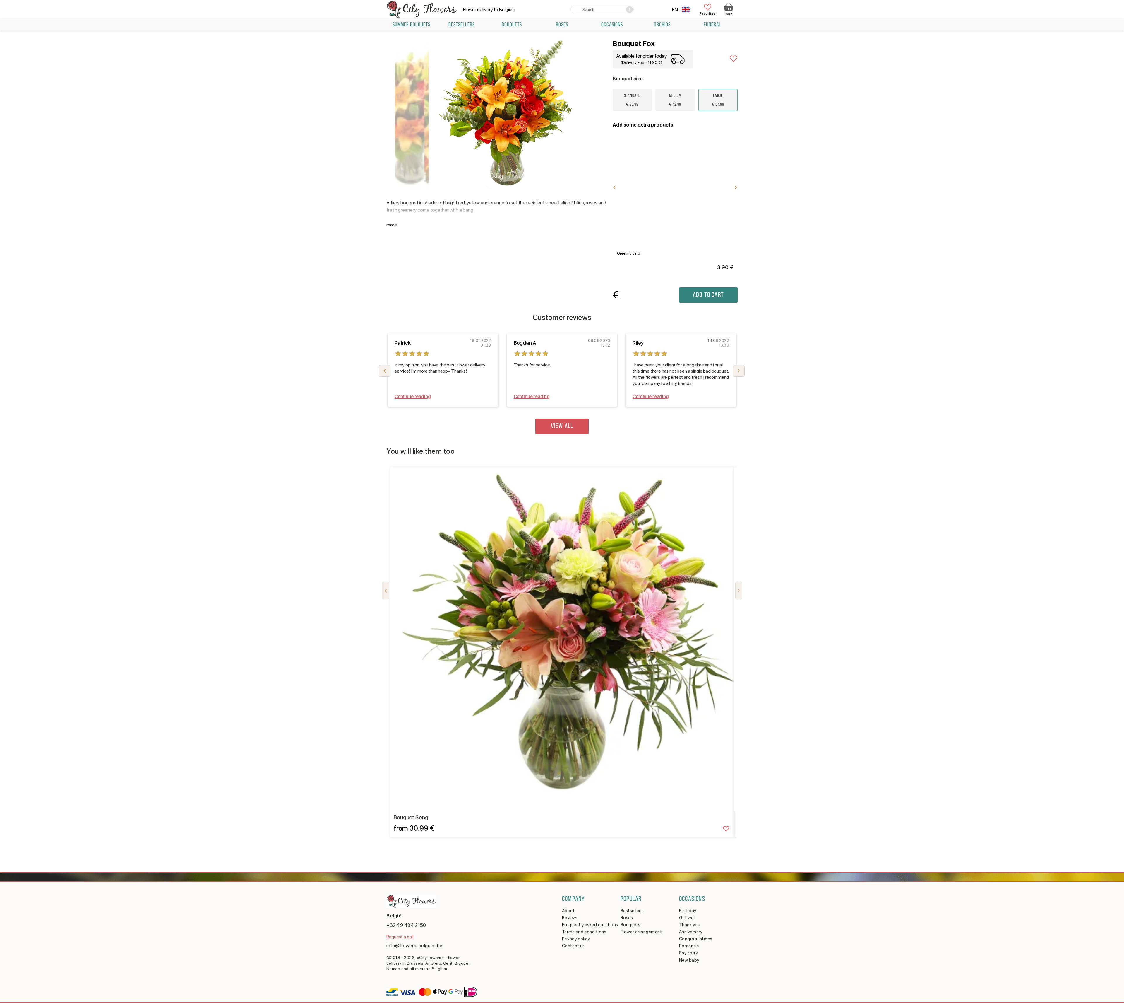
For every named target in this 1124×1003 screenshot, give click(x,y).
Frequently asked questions (590, 924)
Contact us (573, 946)
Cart (728, 14)
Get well (687, 917)
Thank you (689, 924)
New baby (689, 960)
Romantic (689, 946)
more (391, 225)
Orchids (662, 25)
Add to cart (708, 295)
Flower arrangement (641, 931)
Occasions (612, 25)
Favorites (707, 13)
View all (562, 426)
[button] (739, 371)
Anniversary (690, 931)
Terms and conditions (584, 931)
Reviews (570, 917)
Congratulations (695, 938)
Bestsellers (461, 25)
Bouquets (512, 25)
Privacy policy (576, 938)
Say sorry (688, 953)
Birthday (687, 910)
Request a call (400, 936)
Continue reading (413, 396)
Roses (562, 25)
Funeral (712, 25)
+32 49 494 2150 (406, 925)
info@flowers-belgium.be (414, 946)
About (568, 910)
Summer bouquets (411, 25)
